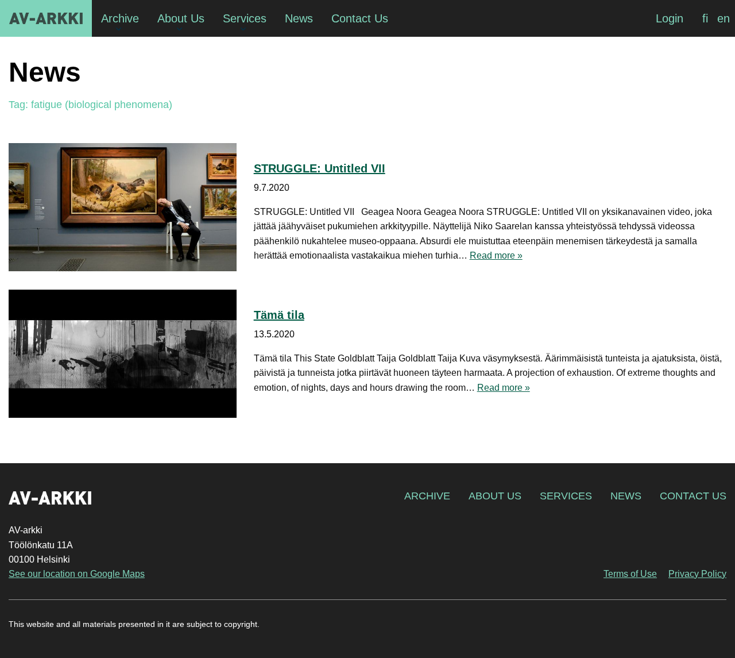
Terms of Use (630, 574)
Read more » (496, 255)
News (625, 496)
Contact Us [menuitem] (359, 18)
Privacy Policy (697, 574)
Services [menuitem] (244, 18)
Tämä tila (279, 315)
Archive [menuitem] (120, 18)
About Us (495, 496)
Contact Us (693, 496)
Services (566, 496)
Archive (427, 496)
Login (669, 18)
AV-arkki (46, 18)
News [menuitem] (299, 18)
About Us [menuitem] (180, 18)
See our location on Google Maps (77, 574)
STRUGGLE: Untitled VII (319, 168)
